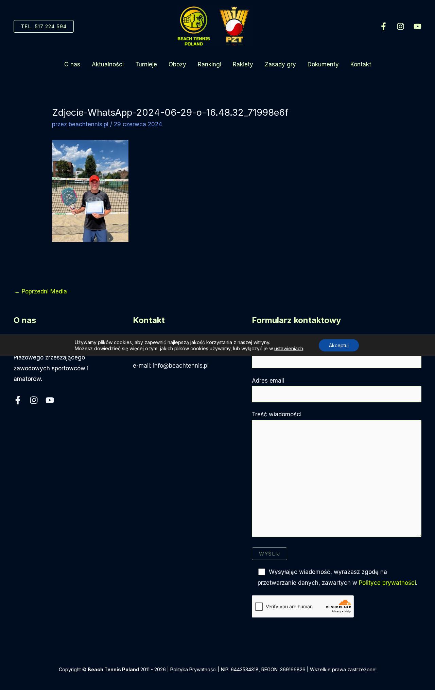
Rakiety (243, 64)
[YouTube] (417, 26)
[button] (44, 26)
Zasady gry (280, 64)
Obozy (177, 64)
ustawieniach (288, 348)
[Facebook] (383, 26)
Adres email (268, 380)
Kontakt (360, 64)
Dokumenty (323, 64)
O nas (72, 64)
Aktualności (108, 64)
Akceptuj (339, 345)
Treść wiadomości (276, 414)
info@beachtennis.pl (181, 365)
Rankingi (209, 64)
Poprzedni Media (40, 291)
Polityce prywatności (387, 582)
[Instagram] (400, 26)
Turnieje (146, 64)
